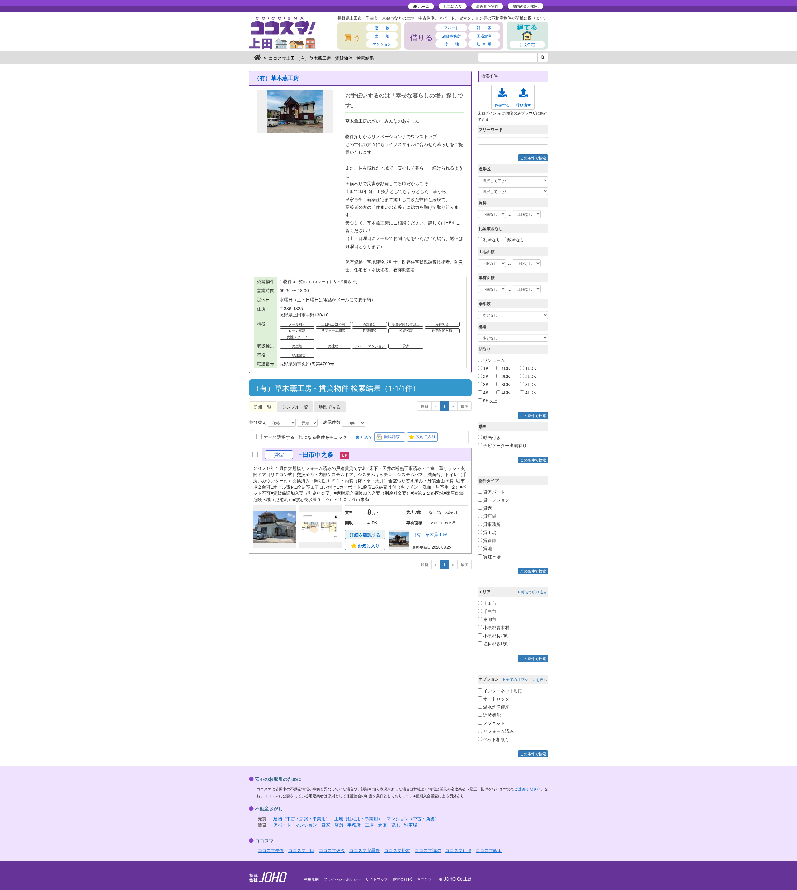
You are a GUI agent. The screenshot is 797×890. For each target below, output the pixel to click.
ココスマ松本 (397, 850)
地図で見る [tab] (330, 407)
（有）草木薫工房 (276, 78)
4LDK (530, 392)
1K (485, 368)
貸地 (487, 548)
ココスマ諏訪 (428, 850)
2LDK (530, 376)
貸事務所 (491, 524)
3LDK (530, 384)
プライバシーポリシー (342, 879)
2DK (505, 376)
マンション (382, 43)
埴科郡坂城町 (495, 643)
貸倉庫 (489, 540)
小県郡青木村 (495, 627)
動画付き (491, 437)
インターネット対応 (502, 690)
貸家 (487, 508)
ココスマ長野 (271, 850)
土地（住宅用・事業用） (358, 818)
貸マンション (495, 500)
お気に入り (452, 6)
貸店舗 (489, 516)
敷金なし (515, 239)
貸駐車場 (491, 556)
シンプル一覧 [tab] (295, 407)
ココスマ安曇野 (364, 850)
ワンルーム (493, 360)
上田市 (489, 603)
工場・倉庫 (376, 825)
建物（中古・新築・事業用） (301, 818)
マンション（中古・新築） (413, 818)
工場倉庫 (484, 35)
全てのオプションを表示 (526, 679)
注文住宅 (527, 44)
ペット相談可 (495, 739)
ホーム (423, 6)
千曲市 (489, 611)
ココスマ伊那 (458, 850)
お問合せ (424, 879)
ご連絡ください (527, 788)
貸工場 (489, 532)
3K (485, 384)
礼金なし (491, 239)
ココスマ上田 (301, 850)
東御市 (489, 619)
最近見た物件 (487, 6)
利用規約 (311, 879)
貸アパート (493, 492)
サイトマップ (376, 879)
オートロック (495, 699)
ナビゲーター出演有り (504, 445)
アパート (451, 27)
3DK (505, 384)
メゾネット (493, 723)
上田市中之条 (314, 454)
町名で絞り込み (533, 591)
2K (485, 376)
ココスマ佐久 (332, 850)
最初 (424, 406)
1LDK (530, 368)
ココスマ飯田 (489, 850)
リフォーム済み (498, 731)
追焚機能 (491, 715)
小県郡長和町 (495, 635)
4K (485, 392)
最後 (464, 406)
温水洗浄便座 (495, 707)
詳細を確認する (365, 535)
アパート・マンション (295, 825)
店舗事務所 (451, 35)
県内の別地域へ (525, 6)
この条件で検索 (533, 157)
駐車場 (410, 825)
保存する (502, 104)
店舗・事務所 (347, 825)
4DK (505, 392)
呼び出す (523, 104)
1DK (505, 368)
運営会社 (400, 879)
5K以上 (489, 400)
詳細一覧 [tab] (262, 407)
